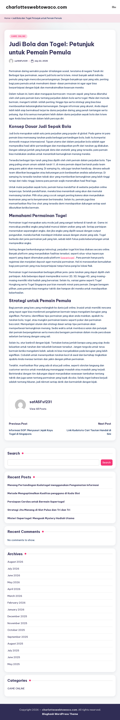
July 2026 (13, 568)
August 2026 (15, 561)
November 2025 (17, 623)
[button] (38, 408)
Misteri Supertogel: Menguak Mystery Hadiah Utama (40, 518)
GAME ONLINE (18, 36)
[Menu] (114, 7)
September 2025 (17, 636)
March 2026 (14, 596)
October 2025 (16, 630)
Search (13, 453)
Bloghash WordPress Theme (60, 714)
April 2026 (13, 589)
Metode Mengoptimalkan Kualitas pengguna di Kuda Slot (43, 493)
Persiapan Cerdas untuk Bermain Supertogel (36, 501)
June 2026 (13, 575)
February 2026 (16, 602)
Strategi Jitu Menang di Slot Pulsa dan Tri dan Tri (38, 509)
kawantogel (67, 257)
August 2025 (15, 643)
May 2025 (13, 664)
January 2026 (15, 609)
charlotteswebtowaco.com (36, 7)
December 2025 (17, 616)
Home (7, 18)
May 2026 (13, 582)
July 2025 (13, 650)
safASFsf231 (41, 402)
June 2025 (13, 657)
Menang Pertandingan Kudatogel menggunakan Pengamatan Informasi (53, 485)
